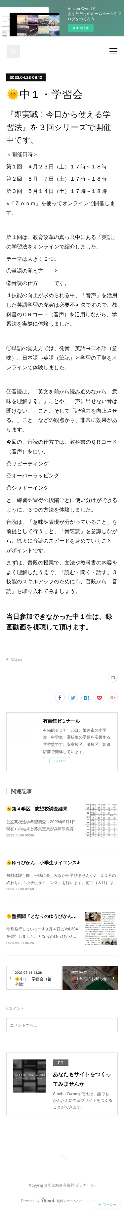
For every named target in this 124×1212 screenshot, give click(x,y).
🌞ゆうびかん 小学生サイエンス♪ (43, 862)
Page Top (62, 1158)
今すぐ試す (80, 27)
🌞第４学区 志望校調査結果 (36, 808)
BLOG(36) (14, 659)
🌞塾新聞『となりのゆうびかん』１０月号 (50, 916)
